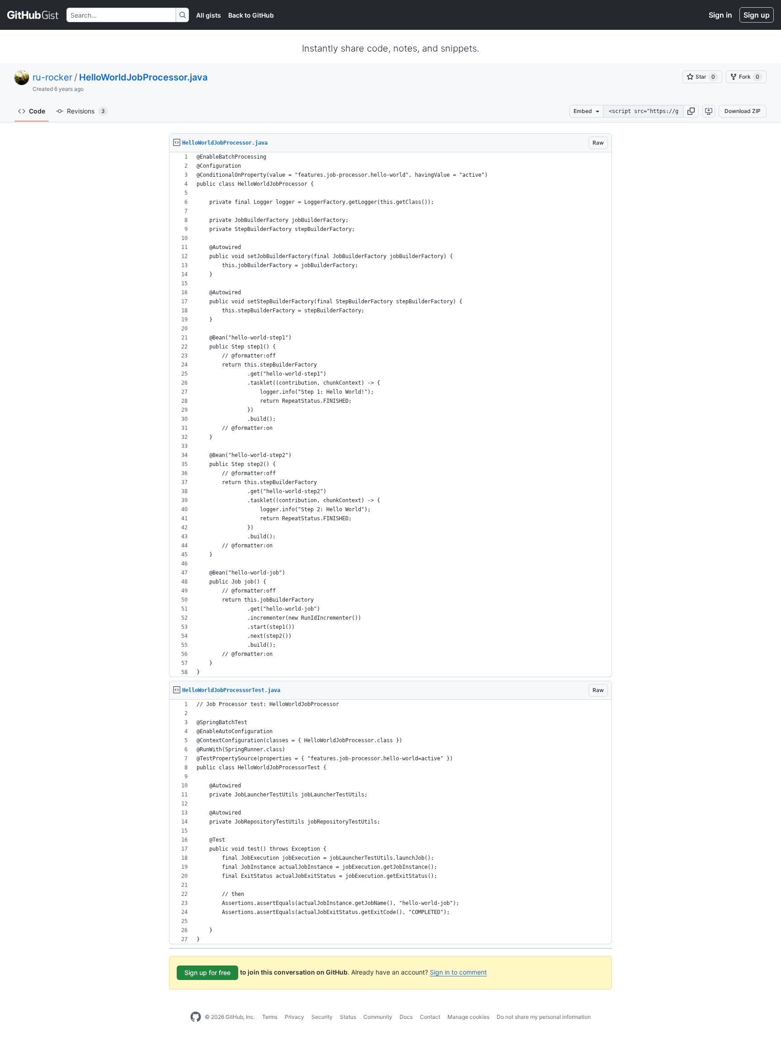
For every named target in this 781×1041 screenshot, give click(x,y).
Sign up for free (207, 972)
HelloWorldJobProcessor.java (143, 77)
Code (37, 111)
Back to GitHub (251, 15)
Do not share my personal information (544, 1016)
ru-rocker (52, 77)
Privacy (294, 1016)
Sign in (720, 14)
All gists (208, 15)
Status (348, 1016)
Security (322, 1016)
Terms (270, 1016)
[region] (390, 414)
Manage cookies (468, 1016)
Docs (406, 1016)
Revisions (86, 111)
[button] (691, 111)
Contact (430, 1016)
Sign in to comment (458, 972)
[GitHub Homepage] (195, 1017)
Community (377, 1016)
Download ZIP (743, 111)
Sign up (756, 14)
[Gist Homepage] (33, 14)
